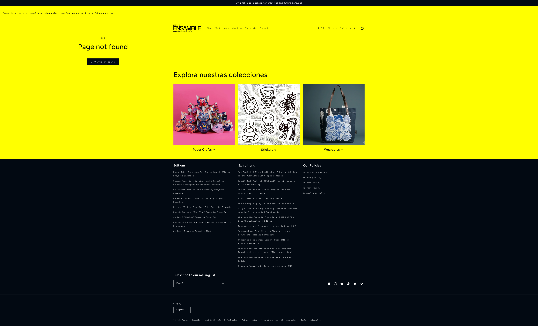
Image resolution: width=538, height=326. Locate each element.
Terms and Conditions (315, 172)
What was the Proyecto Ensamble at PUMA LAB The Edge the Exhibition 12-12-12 (266, 219)
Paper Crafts (202, 149)
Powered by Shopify (211, 320)
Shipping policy (289, 320)
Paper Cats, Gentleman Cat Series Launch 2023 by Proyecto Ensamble (201, 174)
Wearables (332, 149)
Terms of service (269, 320)
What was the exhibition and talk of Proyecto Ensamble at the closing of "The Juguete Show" (265, 250)
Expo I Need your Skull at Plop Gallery (261, 198)
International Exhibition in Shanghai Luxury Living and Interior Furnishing (264, 233)
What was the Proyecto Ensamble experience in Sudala (265, 259)
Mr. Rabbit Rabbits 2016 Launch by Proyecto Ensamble (198, 191)
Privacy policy (249, 320)
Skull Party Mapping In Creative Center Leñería (266, 203)
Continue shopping (103, 62)
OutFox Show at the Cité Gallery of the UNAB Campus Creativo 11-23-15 (264, 191)
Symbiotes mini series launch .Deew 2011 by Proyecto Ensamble (263, 242)
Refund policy (231, 320)
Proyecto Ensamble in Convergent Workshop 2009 (265, 266)
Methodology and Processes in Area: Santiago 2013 (267, 226)
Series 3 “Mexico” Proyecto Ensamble (194, 217)
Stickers (267, 149)
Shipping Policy (312, 177)
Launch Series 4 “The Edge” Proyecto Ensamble (200, 212)
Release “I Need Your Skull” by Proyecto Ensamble (202, 207)
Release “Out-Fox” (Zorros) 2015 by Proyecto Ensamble (199, 200)
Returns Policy (311, 183)
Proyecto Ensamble (191, 320)
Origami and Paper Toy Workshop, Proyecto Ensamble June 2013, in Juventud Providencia (268, 210)
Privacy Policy (311, 188)
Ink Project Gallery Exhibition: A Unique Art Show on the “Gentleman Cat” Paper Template (268, 174)
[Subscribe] (223, 283)
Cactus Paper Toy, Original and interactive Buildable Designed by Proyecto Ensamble (198, 183)
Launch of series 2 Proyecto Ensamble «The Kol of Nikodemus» (202, 224)
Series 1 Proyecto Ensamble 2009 (192, 231)
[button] (355, 28)
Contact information (314, 193)
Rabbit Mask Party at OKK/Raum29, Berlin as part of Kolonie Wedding (266, 183)
